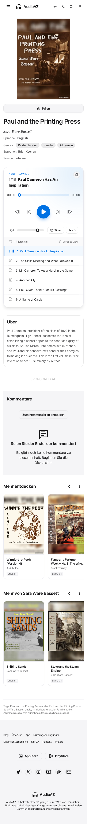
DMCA (35, 741)
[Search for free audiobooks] (71, 6)
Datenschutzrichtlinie (15, 741)
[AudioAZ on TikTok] (58, 772)
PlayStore (62, 756)
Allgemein (66, 145)
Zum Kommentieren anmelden (43, 414)
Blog (5, 734)
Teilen (46, 108)
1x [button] (70, 230)
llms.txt (59, 741)
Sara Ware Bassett (17, 131)
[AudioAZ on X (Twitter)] (28, 772)
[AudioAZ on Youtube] (48, 772)
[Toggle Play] (43, 211)
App (28, 734)
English (22, 138)
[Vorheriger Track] (17, 212)
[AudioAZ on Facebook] (18, 772)
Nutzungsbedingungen (46, 734)
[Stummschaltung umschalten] (12, 230)
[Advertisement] (43, 379)
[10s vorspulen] (58, 212)
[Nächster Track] (69, 212)
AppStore (31, 756)
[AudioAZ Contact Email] (68, 772)
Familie (48, 145)
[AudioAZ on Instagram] (38, 772)
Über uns (17, 734)
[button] (8, 7)
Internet (21, 158)
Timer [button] (57, 230)
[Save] (76, 174)
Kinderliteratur (27, 145)
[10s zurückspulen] (29, 212)
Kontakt (47, 741)
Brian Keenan (27, 151)
